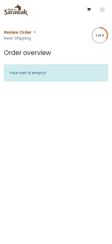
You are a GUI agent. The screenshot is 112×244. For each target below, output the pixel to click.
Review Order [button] (18, 32)
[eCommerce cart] (89, 9)
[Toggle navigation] (102, 9)
